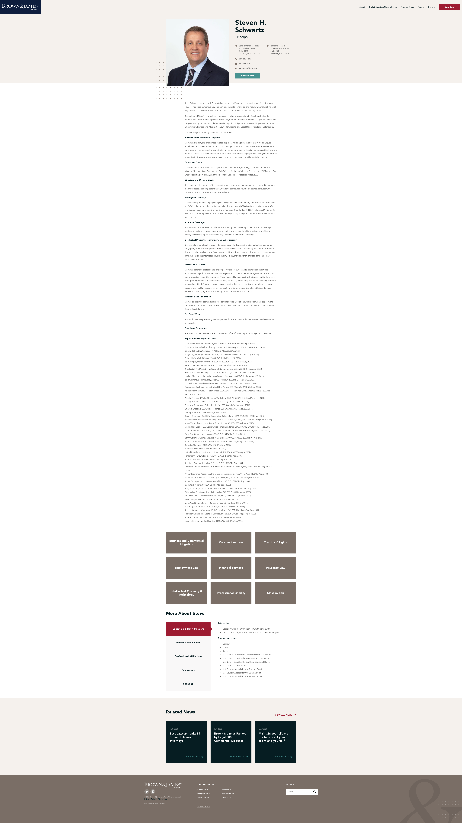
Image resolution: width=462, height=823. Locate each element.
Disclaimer (162, 799)
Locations (449, 7)
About (362, 7)
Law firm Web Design (151, 803)
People (420, 7)
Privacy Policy (150, 799)
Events (372, 13)
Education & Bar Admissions (188, 628)
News (371, 9)
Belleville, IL (226, 790)
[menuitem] (362, 7)
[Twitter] (146, 791)
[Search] (314, 792)
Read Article (193, 757)
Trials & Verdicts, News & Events (383, 7)
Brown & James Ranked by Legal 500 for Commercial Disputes (230, 737)
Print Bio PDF (247, 76)
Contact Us (203, 806)
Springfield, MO (203, 794)
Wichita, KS (226, 798)
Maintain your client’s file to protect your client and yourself (273, 737)
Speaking (188, 683)
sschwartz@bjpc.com (248, 68)
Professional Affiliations (188, 656)
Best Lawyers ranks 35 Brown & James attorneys (185, 737)
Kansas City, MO (203, 798)
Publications (188, 670)
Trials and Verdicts (377, 17)
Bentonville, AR (228, 794)
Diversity (431, 7)
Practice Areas (407, 7)
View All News (283, 715)
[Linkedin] (152, 791)
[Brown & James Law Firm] (20, 7)
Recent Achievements (188, 642)
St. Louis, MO (202, 790)
